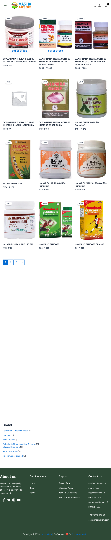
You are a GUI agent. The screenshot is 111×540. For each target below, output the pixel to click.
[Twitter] (9, 500)
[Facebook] (4, 500)
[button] (95, 5)
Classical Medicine (11, 447)
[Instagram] (14, 500)
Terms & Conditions (68, 493)
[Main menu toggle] (5, 5)
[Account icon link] (99, 5)
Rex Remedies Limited (13, 456)
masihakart (47, 534)
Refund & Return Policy (69, 497)
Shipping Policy (66, 488)
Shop (32, 488)
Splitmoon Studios (79, 534)
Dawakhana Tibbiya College (15, 430)
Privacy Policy (65, 483)
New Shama (8, 439)
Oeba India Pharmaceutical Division (19, 444)
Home (32, 483)
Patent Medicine (10, 451)
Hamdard (7, 435)
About (32, 493)
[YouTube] (19, 500)
